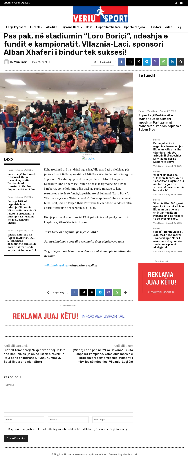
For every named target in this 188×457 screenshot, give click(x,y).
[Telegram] (147, 62)
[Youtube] (181, 3)
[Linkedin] (172, 62)
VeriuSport (21, 62)
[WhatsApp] (163, 62)
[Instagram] (176, 3)
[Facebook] (170, 3)
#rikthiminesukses (56, 265)
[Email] (130, 62)
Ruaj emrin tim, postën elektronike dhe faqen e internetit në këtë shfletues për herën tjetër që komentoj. (67, 429)
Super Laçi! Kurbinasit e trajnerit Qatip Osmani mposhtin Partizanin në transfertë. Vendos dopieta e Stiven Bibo (21, 181)
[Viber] (155, 62)
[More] (125, 292)
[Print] (180, 62)
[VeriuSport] (7, 62)
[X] (138, 62)
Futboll (11, 170)
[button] (179, 27)
